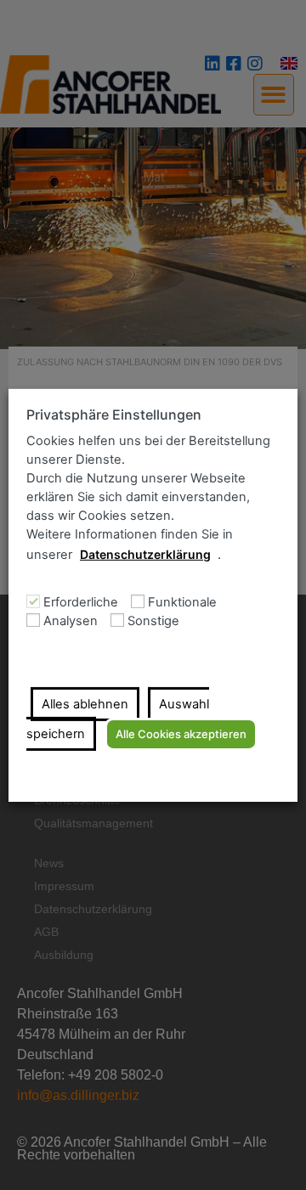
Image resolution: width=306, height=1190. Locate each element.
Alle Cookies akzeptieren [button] (181, 734)
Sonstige (153, 621)
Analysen (70, 621)
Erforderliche (80, 602)
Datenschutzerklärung (145, 554)
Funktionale (182, 602)
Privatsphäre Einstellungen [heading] (113, 414)
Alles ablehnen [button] (85, 704)
